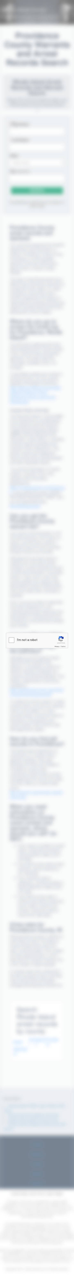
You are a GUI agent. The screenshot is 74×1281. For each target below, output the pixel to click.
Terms (63, 646)
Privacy (56, 646)
